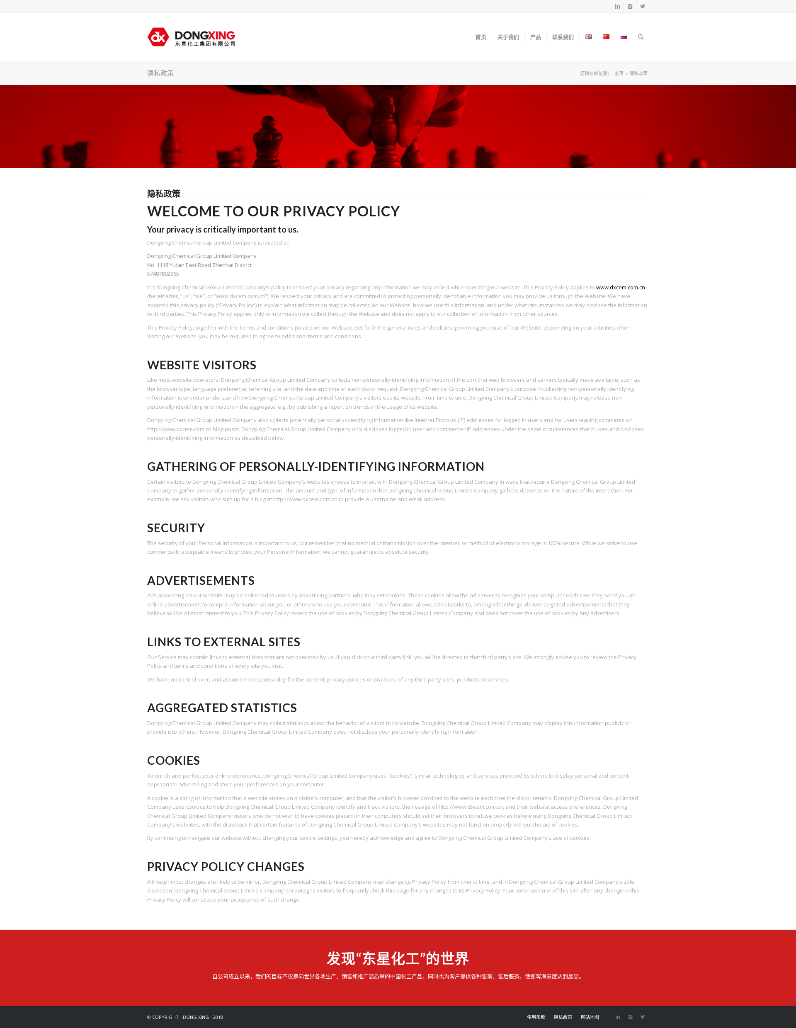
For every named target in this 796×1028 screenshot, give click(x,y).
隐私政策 (160, 73)
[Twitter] (642, 6)
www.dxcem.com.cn (620, 287)
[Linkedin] (618, 6)
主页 (619, 73)
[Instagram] (630, 6)
